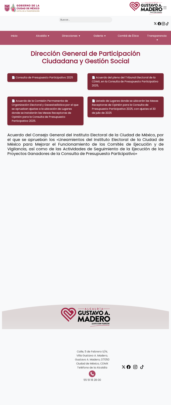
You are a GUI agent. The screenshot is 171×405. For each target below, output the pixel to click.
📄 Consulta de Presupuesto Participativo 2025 (42, 77)
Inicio (14, 36)
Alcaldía (41, 36)
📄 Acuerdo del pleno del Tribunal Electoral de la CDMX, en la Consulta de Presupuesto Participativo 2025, (125, 81)
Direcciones (69, 36)
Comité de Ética (128, 36)
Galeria (98, 36)
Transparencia (156, 36)
